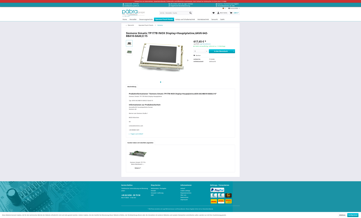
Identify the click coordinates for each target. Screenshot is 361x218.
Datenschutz (184, 197)
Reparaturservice (185, 193)
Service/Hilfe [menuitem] (234, 8)
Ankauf (182, 188)
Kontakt (153, 191)
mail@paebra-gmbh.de (131, 6)
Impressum (184, 199)
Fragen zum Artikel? (136, 134)
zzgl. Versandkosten (205, 44)
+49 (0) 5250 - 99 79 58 (131, 4)
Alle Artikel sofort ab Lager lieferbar (181, 4)
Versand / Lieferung (157, 193)
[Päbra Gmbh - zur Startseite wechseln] (133, 13)
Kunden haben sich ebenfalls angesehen (140, 143)
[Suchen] (190, 13)
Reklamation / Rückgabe (158, 188)
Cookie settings (185, 191)
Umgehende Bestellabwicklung (180, 6)
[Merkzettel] (214, 13)
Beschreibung (131, 86)
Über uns (183, 195)
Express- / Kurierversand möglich (228, 4)
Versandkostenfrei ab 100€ (226, 6)
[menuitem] (175, 13)
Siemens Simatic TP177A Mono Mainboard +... (137, 163)
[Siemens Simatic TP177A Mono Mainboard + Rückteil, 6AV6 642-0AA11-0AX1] (137, 153)
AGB (152, 195)
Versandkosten (181, 209)
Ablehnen (342, 215)
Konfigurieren (352, 215)
